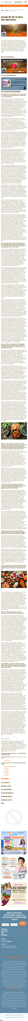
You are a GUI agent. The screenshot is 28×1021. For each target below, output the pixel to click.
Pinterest (7, 768)
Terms (9, 751)
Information (4, 929)
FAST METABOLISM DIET (6, 789)
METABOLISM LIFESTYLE (6, 800)
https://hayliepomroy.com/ (10, 766)
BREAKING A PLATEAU (6, 786)
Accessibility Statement (9, 1017)
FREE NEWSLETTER (22, 923)
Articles (7, 10)
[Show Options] (7, 924)
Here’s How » (7, 760)
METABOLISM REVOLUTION (7, 793)
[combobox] (5, 924)
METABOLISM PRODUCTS (6, 796)
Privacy (14, 751)
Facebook (7, 773)
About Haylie (4, 931)
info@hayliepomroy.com (8, 946)
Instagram (7, 772)
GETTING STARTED (5, 782)
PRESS (2, 803)
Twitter (6, 770)
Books (2, 933)
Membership (4, 935)
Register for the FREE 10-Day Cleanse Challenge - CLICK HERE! (14, 5)
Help (1, 1020)
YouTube (6, 775)
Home (2, 10)
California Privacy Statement (18, 1017)
